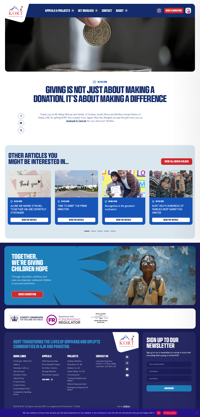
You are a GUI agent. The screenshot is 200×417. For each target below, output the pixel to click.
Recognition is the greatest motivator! (120, 207)
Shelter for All (73, 368)
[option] (29, 197)
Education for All (74, 364)
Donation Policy (20, 375)
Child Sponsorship (50, 361)
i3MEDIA (126, 406)
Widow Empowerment (76, 384)
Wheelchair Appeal (50, 375)
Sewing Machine (49, 371)
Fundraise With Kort (22, 361)
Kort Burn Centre (49, 368)
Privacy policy (170, 413)
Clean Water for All (76, 371)
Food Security (73, 375)
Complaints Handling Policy (22, 393)
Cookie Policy (19, 385)
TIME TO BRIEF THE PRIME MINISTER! (72, 207)
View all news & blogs (176, 161)
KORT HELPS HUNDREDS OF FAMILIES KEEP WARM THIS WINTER (168, 209)
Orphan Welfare (74, 361)
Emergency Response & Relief (77, 388)
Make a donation (174, 10)
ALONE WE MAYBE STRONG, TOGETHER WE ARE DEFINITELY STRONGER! (28, 209)
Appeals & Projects (57, 11)
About (120, 11)
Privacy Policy (19, 382)
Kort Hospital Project (51, 364)
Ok (159, 413)
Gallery (16, 364)
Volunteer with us (21, 368)
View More (46, 379)
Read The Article (29, 219)
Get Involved (86, 11)
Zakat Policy (18, 378)
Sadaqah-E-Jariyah (76, 121)
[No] (196, 413)
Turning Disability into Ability (76, 379)
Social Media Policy (21, 389)
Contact (107, 11)
